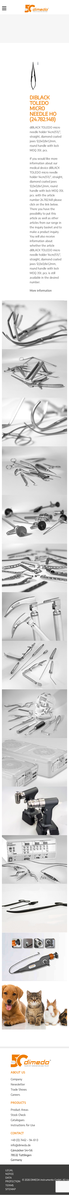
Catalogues (18, 1120)
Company (16, 1079)
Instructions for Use (23, 1125)
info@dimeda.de (21, 1145)
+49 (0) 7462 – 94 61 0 (24, 1140)
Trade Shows (19, 1089)
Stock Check (18, 1114)
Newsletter (18, 1084)
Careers (15, 1094)
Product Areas (19, 1109)
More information (41, 290)
